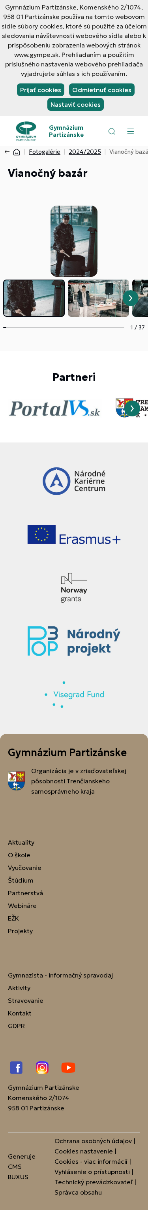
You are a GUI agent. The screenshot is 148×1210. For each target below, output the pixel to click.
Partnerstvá (25, 893)
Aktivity (19, 988)
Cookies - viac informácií (90, 1161)
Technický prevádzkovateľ (93, 1182)
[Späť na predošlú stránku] (9, 152)
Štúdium (21, 880)
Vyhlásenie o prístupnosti (92, 1172)
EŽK (13, 918)
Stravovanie (25, 1000)
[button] (111, 131)
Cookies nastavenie (83, 1151)
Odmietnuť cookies (101, 90)
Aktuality (21, 842)
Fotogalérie (44, 151)
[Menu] (130, 131)
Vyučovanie (24, 868)
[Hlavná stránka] (17, 151)
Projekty (20, 931)
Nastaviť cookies (76, 104)
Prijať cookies (40, 90)
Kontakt (20, 1013)
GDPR (16, 1026)
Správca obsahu (78, 1192)
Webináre (22, 905)
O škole (19, 855)
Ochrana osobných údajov (93, 1141)
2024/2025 (85, 151)
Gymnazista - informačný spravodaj (60, 975)
